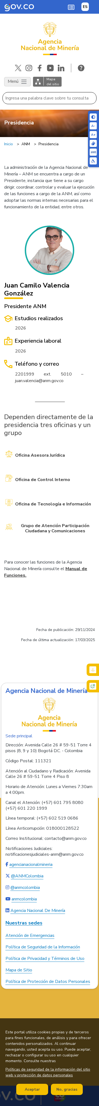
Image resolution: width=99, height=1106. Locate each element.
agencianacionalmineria (31, 865)
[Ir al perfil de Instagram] (29, 68)
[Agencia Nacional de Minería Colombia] (49, 38)
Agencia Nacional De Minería (37, 911)
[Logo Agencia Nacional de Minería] (49, 715)
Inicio (8, 144)
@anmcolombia (25, 888)
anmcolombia (24, 899)
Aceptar (32, 1089)
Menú (14, 81)
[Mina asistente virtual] (92, 669)
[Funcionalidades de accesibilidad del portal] (93, 160)
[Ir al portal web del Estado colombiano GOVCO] (19, 7)
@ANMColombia (27, 876)
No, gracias (66, 1089)
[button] (71, 7)
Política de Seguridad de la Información (43, 947)
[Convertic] (93, 152)
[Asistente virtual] (92, 686)
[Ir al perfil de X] (18, 68)
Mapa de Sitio (19, 970)
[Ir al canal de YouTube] (50, 68)
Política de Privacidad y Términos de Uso (45, 959)
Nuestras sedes (24, 923)
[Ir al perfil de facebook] (39, 68)
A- (93, 126)
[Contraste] (93, 117)
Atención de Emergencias (30, 935)
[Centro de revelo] (93, 143)
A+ (93, 134)
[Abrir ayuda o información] (81, 68)
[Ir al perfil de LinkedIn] (61, 68)
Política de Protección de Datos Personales (48, 982)
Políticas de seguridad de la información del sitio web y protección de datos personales (48, 1072)
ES (85, 6)
